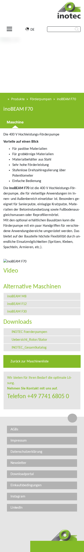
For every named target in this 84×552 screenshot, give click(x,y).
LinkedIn (16, 508)
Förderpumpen (41, 99)
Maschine (15, 122)
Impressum (19, 440)
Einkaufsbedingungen (26, 485)
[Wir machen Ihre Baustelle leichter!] (4, 99)
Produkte (18, 99)
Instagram (18, 496)
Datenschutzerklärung (26, 452)
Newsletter (18, 463)
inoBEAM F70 (66, 99)
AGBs (14, 429)
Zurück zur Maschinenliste (29, 361)
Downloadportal (22, 474)
